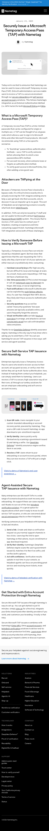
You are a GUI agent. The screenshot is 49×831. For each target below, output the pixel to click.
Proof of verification (10, 739)
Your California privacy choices (11, 791)
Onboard (5, 683)
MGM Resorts (22, 208)
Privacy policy (7, 786)
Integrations (7, 730)
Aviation (28, 678)
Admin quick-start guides (9, 762)
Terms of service (8, 797)
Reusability (6, 743)
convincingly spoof (15, 322)
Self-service (6, 687)
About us (28, 725)
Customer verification (11, 712)
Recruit (5, 678)
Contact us (29, 730)
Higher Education (32, 701)
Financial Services (32, 687)
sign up (19, 609)
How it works (7, 725)
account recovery (34, 626)
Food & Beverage (32, 692)
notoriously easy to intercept (28, 283)
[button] (44, 11)
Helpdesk (5, 692)
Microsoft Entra (30, 106)
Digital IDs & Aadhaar (10, 748)
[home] (9, 11)
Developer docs (8, 777)
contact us (6, 638)
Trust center (7, 768)
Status (4, 802)
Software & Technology (34, 710)
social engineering (10, 517)
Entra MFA (16, 626)
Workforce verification (11, 708)
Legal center (7, 781)
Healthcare (29, 696)
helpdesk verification (11, 629)
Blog (27, 734)
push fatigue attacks (34, 292)
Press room (29, 739)
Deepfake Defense (22, 330)
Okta (43, 106)
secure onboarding (20, 97)
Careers (28, 743)
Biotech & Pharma (32, 683)
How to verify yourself (10, 772)
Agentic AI (6, 696)
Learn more (36, 632)
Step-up (5, 701)
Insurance (29, 705)
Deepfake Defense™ (10, 734)
